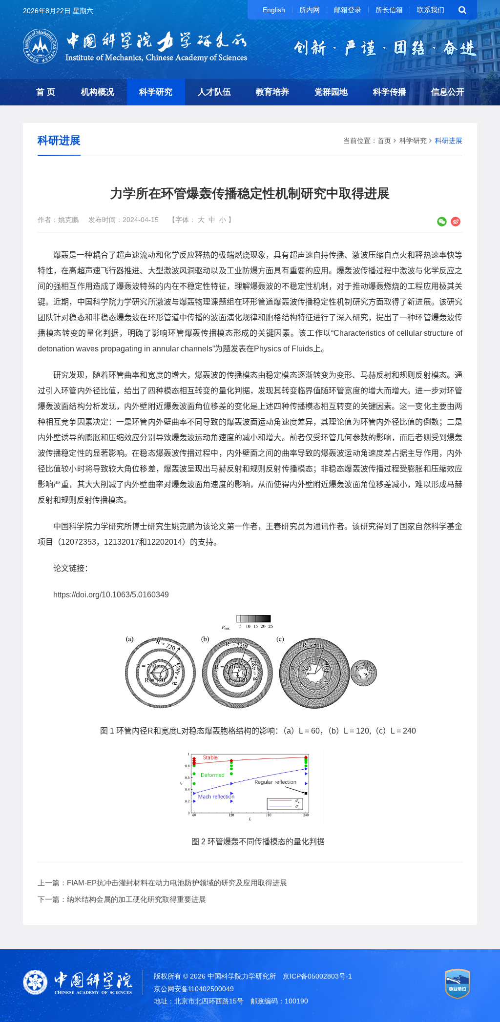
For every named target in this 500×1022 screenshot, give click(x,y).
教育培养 (272, 92)
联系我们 (430, 9)
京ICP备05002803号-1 (317, 976)
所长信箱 (389, 9)
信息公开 (447, 92)
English (274, 9)
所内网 (309, 9)
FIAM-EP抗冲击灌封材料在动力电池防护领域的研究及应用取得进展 (177, 883)
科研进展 (448, 140)
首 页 (45, 92)
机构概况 (97, 92)
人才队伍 (214, 92)
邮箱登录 (347, 9)
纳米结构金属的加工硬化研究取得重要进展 (136, 899)
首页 (384, 140)
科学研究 (155, 92)
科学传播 (389, 92)
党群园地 (331, 92)
